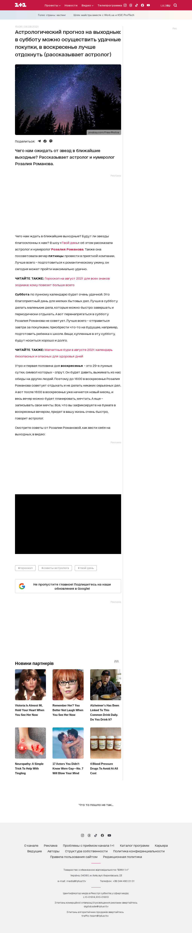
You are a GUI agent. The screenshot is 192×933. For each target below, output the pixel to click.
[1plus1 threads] (89, 835)
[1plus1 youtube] (109, 835)
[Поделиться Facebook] (45, 141)
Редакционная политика (122, 856)
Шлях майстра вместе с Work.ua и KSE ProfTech (104, 15)
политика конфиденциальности (139, 851)
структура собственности (86, 851)
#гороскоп (25, 567)
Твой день (70, 242)
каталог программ (134, 845)
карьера (161, 845)
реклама (50, 845)
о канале (31, 845)
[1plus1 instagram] (82, 835)
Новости (70, 5)
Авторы (53, 851)
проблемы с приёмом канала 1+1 (88, 845)
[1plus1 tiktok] (95, 835)
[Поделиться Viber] (50, 141)
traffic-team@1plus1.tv (95, 915)
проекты (52, 5)
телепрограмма (110, 5)
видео (87, 5)
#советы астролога (55, 567)
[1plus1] (20, 5)
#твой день (86, 567)
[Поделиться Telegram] (39, 141)
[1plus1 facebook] (102, 835)
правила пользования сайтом (74, 856)
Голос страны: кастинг (52, 15)
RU (168, 5)
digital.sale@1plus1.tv (96, 906)
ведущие (34, 851)
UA (162, 5)
